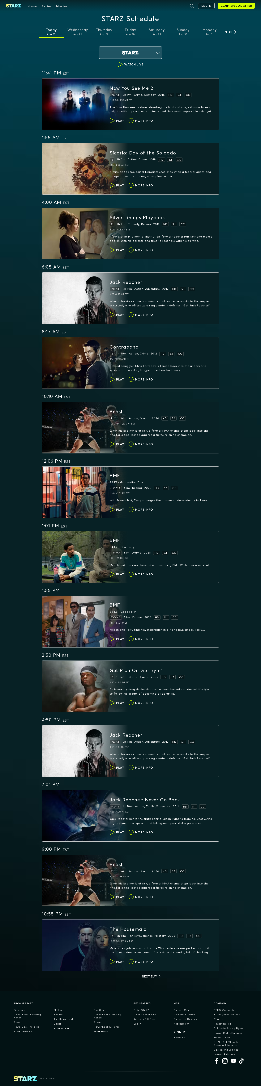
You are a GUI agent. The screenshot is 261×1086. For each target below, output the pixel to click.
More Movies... (62, 1028)
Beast (57, 1023)
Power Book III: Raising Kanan (27, 1016)
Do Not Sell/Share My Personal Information (227, 1044)
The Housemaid (63, 1019)
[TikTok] (241, 1061)
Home (32, 6)
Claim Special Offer (145, 1014)
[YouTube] (233, 1061)
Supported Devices (185, 1019)
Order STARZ (141, 1010)
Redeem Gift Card (145, 1019)
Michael (58, 1010)
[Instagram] (225, 1061)
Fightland (19, 1010)
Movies (61, 6)
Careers (219, 1019)
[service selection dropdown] (130, 53)
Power (17, 1022)
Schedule (179, 1037)
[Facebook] (216, 1061)
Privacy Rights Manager (228, 1032)
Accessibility (181, 1023)
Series (46, 6)
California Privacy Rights (228, 1028)
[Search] (192, 6)
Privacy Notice (222, 1023)
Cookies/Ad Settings (226, 1049)
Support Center (183, 1010)
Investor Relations (224, 1054)
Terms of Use (222, 1037)
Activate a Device (184, 1014)
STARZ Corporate (224, 1010)
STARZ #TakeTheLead (227, 1014)
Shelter (58, 1014)
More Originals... (24, 1031)
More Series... (102, 1031)
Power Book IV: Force (26, 1026)
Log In (137, 1023)
